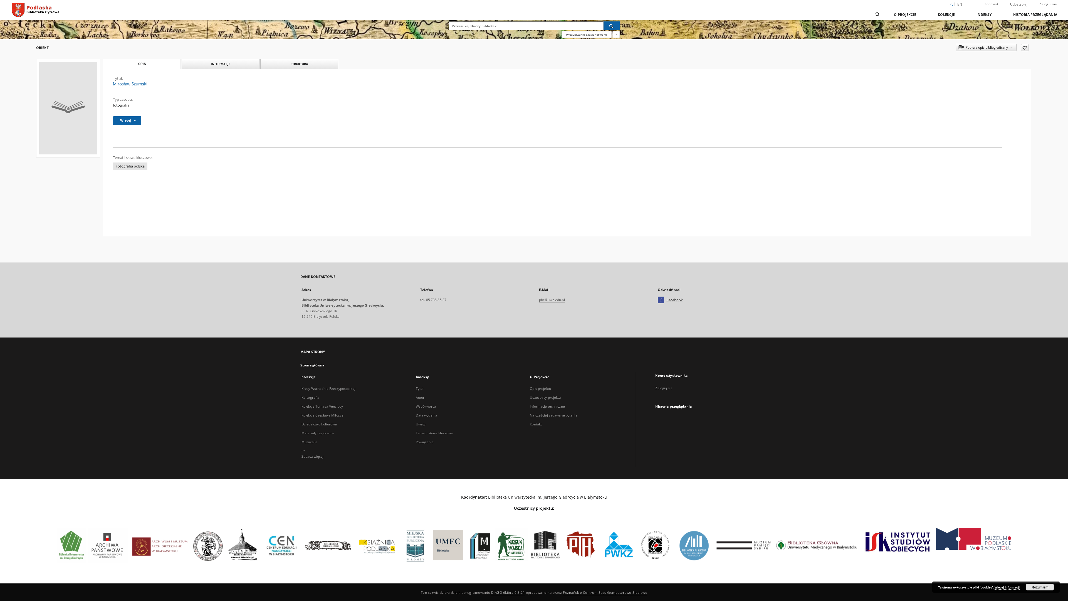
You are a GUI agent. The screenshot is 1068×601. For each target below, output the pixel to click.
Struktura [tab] (299, 64)
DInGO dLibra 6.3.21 (508, 592)
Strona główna (312, 365)
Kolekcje (946, 14)
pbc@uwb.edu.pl (552, 299)
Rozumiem (1040, 587)
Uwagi (421, 424)
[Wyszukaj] (612, 25)
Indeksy (984, 14)
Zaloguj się (1048, 4)
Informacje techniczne (547, 406)
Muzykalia (309, 442)
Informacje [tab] (220, 64)
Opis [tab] (142, 64)
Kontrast (991, 4)
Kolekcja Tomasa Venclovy (322, 406)
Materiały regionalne (317, 433)
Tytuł (420, 388)
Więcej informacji (1007, 587)
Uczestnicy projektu (545, 397)
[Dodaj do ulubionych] (1025, 47)
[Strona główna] (877, 14)
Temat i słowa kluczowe (434, 433)
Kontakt (536, 424)
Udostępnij (1019, 4)
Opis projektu (540, 388)
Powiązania (425, 442)
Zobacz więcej (312, 456)
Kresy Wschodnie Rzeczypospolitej (328, 388)
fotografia (121, 105)
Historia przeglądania (1035, 14)
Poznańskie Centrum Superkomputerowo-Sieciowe (605, 592)
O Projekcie (905, 14)
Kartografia (310, 397)
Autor (420, 397)
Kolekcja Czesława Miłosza (322, 415)
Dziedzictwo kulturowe (319, 424)
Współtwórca (426, 406)
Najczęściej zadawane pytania (553, 415)
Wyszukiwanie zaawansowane (586, 34)
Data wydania (426, 415)
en (959, 4)
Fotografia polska (130, 166)
